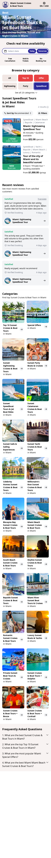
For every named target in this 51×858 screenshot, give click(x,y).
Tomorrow (42, 51)
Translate (42, 199)
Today (32, 51)
